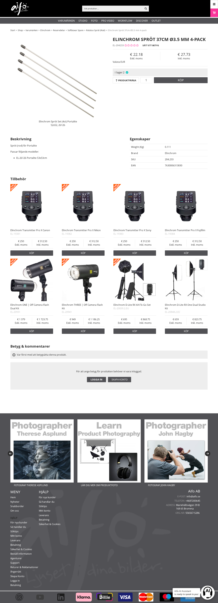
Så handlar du (18, 527)
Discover (142, 20)
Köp (181, 80)
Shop (20, 30)
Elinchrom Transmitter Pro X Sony (132, 230)
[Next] (207, 453)
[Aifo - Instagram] (20, 597)
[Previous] (10, 453)
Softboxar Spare (75, 30)
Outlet (156, 20)
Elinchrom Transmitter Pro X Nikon (81, 230)
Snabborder (17, 506)
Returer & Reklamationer (24, 567)
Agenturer (16, 558)
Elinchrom (45, 30)
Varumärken (66, 20)
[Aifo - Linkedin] (62, 597)
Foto (94, 20)
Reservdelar (59, 30)
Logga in (96, 379)
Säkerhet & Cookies (21, 549)
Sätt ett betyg (151, 45)
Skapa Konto (17, 576)
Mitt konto (16, 535)
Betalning (15, 544)
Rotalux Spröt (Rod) (95, 30)
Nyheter (14, 501)
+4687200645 (193, 500)
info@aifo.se (193, 496)
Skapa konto (120, 379)
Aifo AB (194, 491)
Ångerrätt (15, 571)
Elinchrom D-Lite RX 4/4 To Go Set (132, 304)
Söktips (14, 531)
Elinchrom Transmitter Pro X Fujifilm (185, 230)
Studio (82, 20)
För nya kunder (18, 522)
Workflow (125, 20)
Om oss (14, 510)
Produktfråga (127, 80)
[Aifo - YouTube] (41, 597)
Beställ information (21, 553)
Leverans (15, 540)
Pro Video (107, 20)
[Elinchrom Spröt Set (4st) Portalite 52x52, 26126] (57, 80)
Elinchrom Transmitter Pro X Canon (30, 230)
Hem (13, 497)
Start (12, 30)
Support (15, 562)
